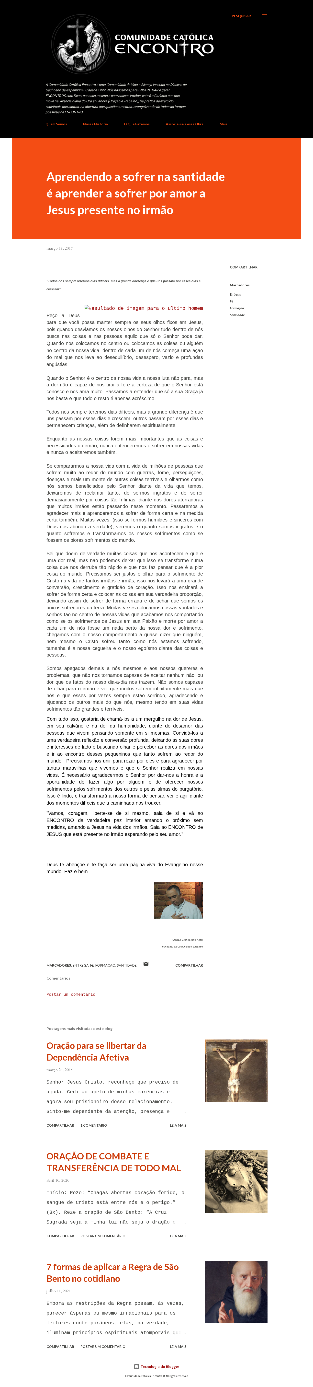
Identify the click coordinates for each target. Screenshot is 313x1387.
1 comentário (93, 1125)
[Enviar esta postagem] (146, 965)
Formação (237, 308)
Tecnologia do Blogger (159, 1366)
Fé (231, 301)
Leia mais (178, 1125)
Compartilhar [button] (243, 267)
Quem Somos (56, 124)
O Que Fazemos (137, 124)
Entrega (235, 294)
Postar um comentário (70, 995)
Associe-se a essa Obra (184, 124)
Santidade (237, 315)
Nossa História (95, 124)
